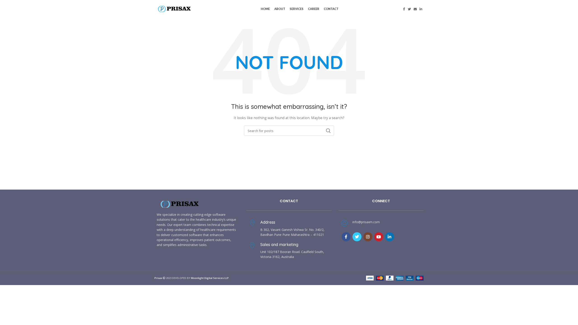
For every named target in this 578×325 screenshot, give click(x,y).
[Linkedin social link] (421, 9)
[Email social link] (415, 9)
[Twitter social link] (409, 9)
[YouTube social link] (378, 236)
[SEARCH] (328, 130)
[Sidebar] (5, 290)
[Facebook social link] (404, 9)
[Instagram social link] (367, 236)
